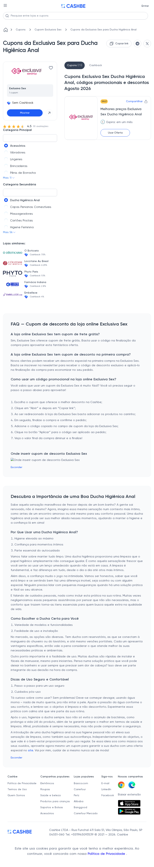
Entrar (145, 6)
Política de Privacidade (107, 854)
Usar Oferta (115, 132)
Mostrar (24, 113)
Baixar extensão (129, 794)
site (30, 750)
